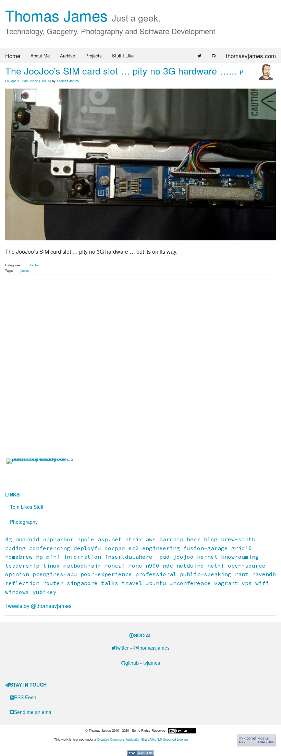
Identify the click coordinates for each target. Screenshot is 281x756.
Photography (24, 521)
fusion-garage (205, 548)
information (82, 556)
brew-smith (238, 539)
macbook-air (82, 565)
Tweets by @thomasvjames (38, 606)
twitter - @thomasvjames (143, 647)
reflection (22, 583)
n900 (152, 565)
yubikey (45, 591)
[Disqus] (140, 371)
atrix (133, 539)
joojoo (25, 270)
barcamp (171, 539)
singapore (82, 583)
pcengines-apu (55, 574)
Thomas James (82, 15)
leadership (22, 565)
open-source (247, 565)
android (27, 539)
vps (247, 583)
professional (155, 574)
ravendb (264, 574)
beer (193, 539)
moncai (115, 565)
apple (85, 539)
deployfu (87, 548)
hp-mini (48, 556)
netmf (215, 565)
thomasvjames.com (251, 55)
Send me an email (33, 711)
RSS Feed (25, 697)
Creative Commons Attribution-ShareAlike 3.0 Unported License (142, 739)
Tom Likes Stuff (26, 506)
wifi (262, 583)
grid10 (241, 548)
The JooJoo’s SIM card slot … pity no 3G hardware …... (121, 70)
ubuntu (156, 583)
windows (17, 591)
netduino (190, 565)
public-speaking (205, 574)
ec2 (134, 548)
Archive (67, 55)
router (53, 583)
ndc (168, 565)
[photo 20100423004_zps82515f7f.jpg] (140, 164)
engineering (161, 548)
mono (135, 565)
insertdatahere (128, 556)
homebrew (19, 556)
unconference (190, 583)
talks (109, 583)
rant (241, 574)
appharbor (58, 539)
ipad (163, 556)
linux (51, 565)
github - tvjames (142, 662)
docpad (115, 548)
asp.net (110, 539)
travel (132, 583)
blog (211, 539)
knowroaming (240, 556)
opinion (17, 574)
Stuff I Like (123, 55)
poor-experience (106, 574)
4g (8, 539)
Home (12, 55)
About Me (40, 55)
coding (15, 548)
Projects (93, 55)
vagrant (226, 583)
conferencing (49, 548)
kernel (207, 556)
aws (151, 539)
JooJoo (34, 265)
